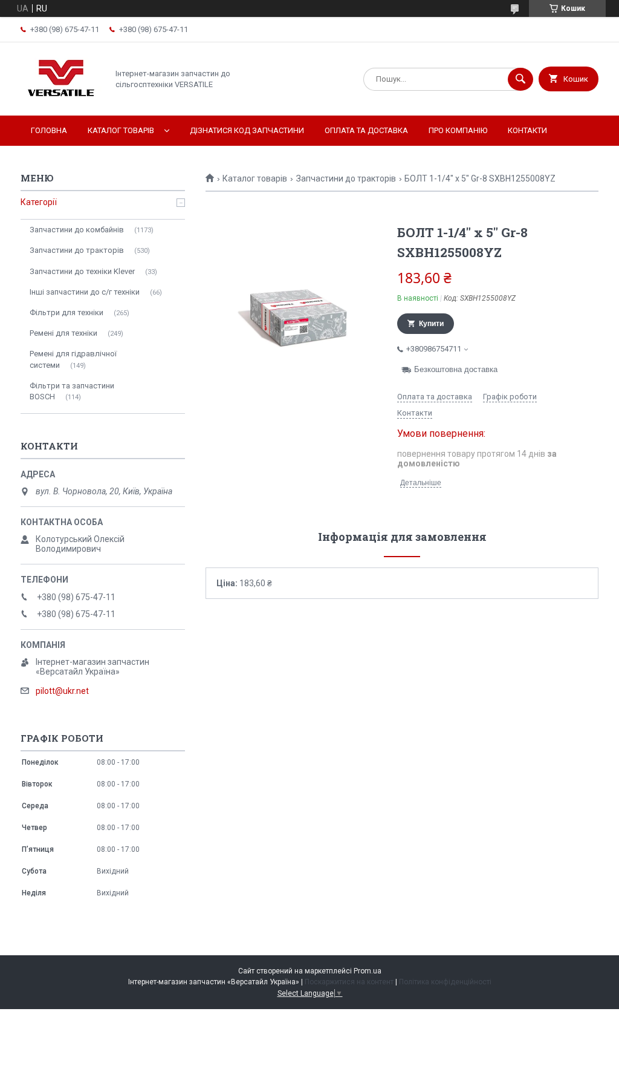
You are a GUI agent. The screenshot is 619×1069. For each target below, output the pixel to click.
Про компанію (458, 130)
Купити (431, 323)
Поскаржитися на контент (349, 982)
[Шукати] (520, 79)
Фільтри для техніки (66, 312)
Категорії (39, 202)
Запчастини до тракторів (346, 178)
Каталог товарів (121, 130)
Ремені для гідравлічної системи (73, 359)
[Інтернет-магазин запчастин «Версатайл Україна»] (61, 100)
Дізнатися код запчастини (247, 130)
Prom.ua (367, 971)
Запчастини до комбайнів (77, 229)
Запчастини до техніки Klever (82, 271)
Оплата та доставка (366, 130)
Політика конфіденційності (445, 982)
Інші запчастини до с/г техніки (85, 291)
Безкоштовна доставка (455, 369)
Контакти (527, 130)
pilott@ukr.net (62, 691)
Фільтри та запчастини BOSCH (72, 391)
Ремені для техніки (63, 333)
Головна (49, 130)
